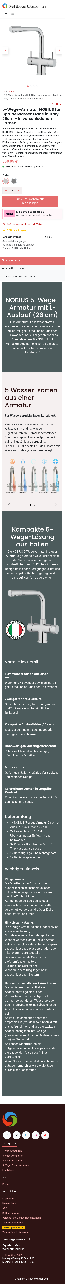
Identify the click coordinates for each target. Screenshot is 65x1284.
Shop (11, 91)
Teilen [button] (39, 224)
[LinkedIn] (26, 1135)
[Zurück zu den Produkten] (57, 104)
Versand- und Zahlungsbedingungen (21, 1217)
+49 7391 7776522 (13, 1255)
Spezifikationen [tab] (15, 268)
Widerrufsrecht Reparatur (16, 1232)
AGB (4, 1208)
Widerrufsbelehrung (13, 1222)
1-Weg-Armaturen (12, 1151)
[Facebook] (7, 1135)
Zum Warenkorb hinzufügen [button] (32, 201)
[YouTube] (45, 1135)
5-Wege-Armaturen (12, 1160)
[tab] (32, 277)
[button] (5, 50)
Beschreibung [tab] (13, 260)
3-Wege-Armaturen (12, 1155)
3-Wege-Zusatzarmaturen (16, 1165)
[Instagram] (36, 1135)
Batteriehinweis (10, 1213)
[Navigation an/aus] (13, 14)
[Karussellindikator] (30, 504)
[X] (17, 1135)
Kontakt (6, 1184)
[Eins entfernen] (6, 191)
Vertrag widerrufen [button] (14, 1227)
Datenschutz (9, 1203)
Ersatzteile (8, 1170)
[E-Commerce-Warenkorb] (5, 14)
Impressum (8, 1198)
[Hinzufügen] (19, 191)
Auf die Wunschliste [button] (18, 224)
